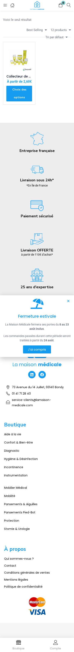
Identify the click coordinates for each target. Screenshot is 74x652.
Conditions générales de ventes (27, 573)
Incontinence (13, 467)
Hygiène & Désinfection (21, 459)
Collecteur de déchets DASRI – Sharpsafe (19, 76)
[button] (61, 5)
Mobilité (9, 496)
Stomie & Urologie (17, 529)
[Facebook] (42, 374)
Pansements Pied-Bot (19, 512)
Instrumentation (16, 475)
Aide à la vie (12, 434)
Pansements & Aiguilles (20, 504)
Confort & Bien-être (18, 442)
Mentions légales (16, 580)
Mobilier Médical (15, 488)
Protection (11, 521)
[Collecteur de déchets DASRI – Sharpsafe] (19, 58)
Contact (10, 566)
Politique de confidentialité (23, 587)
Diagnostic (11, 451)
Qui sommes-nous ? (19, 559)
